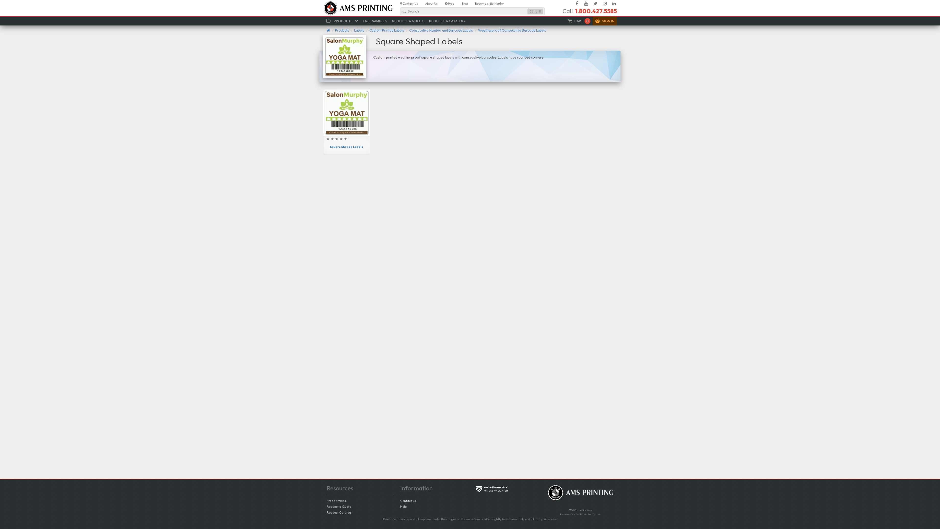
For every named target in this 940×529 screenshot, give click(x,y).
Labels (359, 30)
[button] (605, 21)
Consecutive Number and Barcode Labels (441, 30)
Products (342, 30)
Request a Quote (339, 506)
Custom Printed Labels (386, 30)
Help (403, 506)
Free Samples (336, 501)
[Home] (328, 30)
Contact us (408, 501)
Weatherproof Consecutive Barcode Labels (512, 30)
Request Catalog (339, 512)
